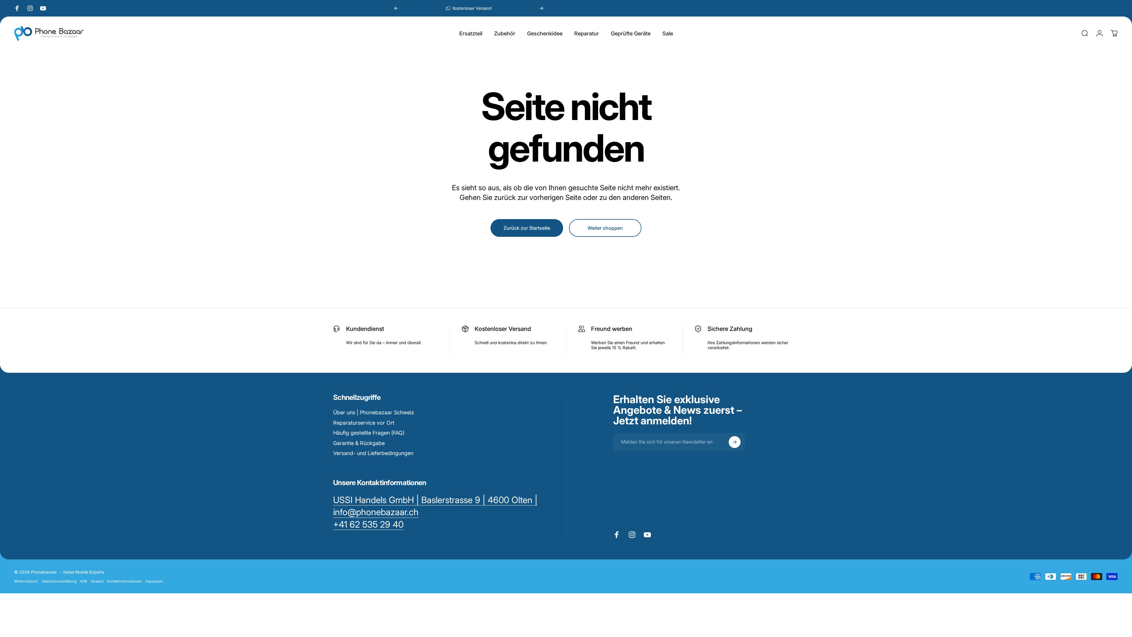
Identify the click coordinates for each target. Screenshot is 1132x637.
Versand (97, 581)
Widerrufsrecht (26, 581)
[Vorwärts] (541, 8)
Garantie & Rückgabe (359, 443)
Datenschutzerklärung (59, 581)
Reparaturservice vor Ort (363, 423)
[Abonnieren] (735, 442)
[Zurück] (396, 8)
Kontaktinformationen (124, 581)
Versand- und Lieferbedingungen (373, 453)
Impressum (154, 581)
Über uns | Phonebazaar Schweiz (373, 412)
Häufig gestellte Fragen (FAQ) (368, 433)
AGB (83, 581)
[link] (368, 524)
